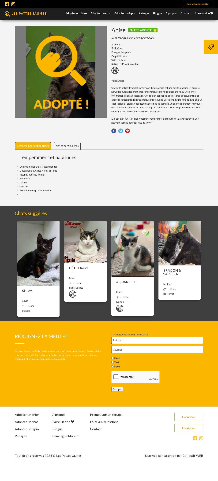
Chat (116, 362)
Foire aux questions (104, 422)
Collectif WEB (192, 455)
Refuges (144, 13)
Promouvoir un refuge (106, 414)
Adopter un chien (76, 13)
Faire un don (202, 13)
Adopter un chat (100, 13)
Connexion (188, 417)
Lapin (117, 366)
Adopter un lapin (124, 13)
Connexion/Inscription (198, 4)
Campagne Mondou (66, 436)
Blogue (157, 13)
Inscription (188, 428)
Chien (117, 357)
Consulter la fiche (38, 258)
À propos (171, 13)
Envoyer (117, 389)
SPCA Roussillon (130, 63)
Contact (185, 13)
